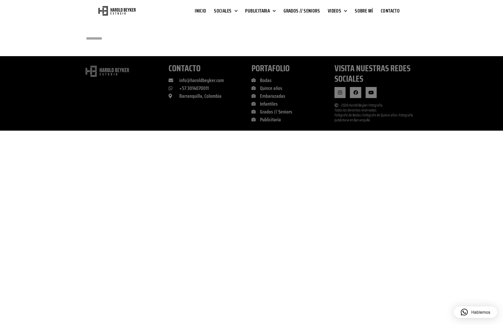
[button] (475, 312)
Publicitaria (257, 11)
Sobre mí (364, 11)
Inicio (200, 11)
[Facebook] (355, 92)
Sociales (222, 11)
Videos (334, 11)
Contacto (390, 11)
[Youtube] (371, 92)
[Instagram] (340, 92)
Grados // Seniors (302, 11)
